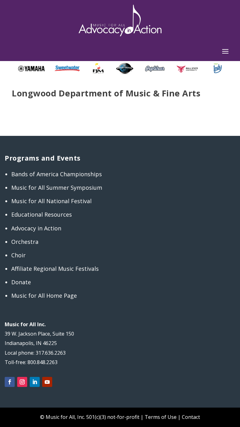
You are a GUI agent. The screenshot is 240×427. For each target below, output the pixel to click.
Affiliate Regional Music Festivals (55, 268)
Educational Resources (41, 214)
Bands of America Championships (56, 174)
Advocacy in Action (36, 228)
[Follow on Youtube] (47, 382)
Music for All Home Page (44, 295)
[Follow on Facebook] (10, 382)
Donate (21, 282)
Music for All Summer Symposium (56, 187)
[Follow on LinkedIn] (35, 382)
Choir (18, 255)
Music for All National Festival (51, 201)
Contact (191, 417)
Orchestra (24, 241)
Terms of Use (161, 417)
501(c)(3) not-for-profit (112, 417)
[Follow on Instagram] (22, 382)
